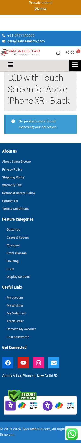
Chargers (13, 245)
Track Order (15, 321)
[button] (10, 65)
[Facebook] (8, 362)
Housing (13, 261)
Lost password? (18, 337)
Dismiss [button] (41, 8)
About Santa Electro (16, 161)
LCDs (10, 269)
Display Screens (18, 277)
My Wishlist (15, 305)
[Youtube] (23, 362)
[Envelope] (53, 362)
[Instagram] (38, 362)
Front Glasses (17, 253)
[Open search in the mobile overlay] (58, 50)
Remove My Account (21, 329)
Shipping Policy (13, 177)
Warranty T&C (12, 185)
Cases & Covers (18, 237)
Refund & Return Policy (18, 193)
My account (15, 297)
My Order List (16, 313)
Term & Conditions (15, 209)
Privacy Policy (12, 169)
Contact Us (10, 201)
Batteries (13, 229)
